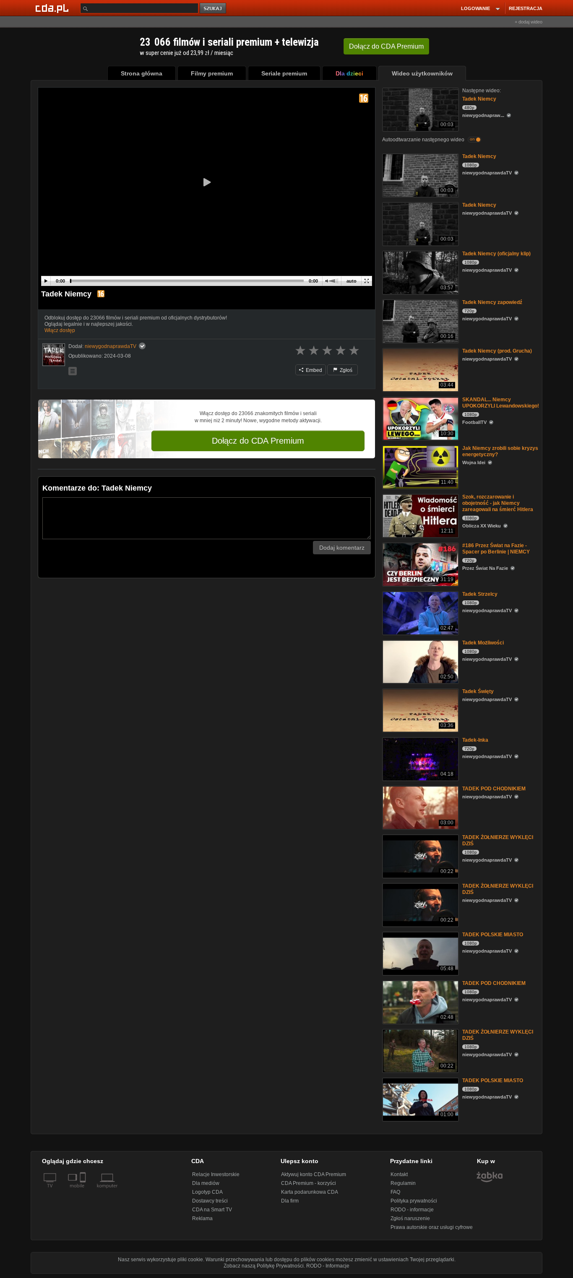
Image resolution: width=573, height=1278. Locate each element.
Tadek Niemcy (479, 99)
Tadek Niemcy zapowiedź (492, 302)
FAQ (395, 1192)
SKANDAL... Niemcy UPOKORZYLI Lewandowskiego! (500, 403)
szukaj (213, 8)
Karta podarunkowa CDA (309, 1192)
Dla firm (290, 1201)
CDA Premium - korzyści (308, 1183)
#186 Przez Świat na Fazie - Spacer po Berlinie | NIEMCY (496, 549)
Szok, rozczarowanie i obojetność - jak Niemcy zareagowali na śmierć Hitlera (497, 503)
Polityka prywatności (414, 1201)
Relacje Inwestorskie (216, 1174)
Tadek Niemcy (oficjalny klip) (496, 254)
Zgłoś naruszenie (410, 1218)
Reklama (202, 1218)
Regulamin (403, 1183)
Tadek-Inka (475, 740)
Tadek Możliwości (483, 643)
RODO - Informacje (327, 1266)
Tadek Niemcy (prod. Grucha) (497, 351)
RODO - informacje (412, 1210)
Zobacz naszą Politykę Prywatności (264, 1266)
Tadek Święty (478, 691)
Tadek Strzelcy (479, 594)
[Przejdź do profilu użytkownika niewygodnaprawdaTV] (53, 354)
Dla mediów (205, 1183)
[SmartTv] (83, 1191)
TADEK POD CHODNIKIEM (494, 789)
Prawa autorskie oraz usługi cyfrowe (432, 1227)
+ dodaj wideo (528, 21)
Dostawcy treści (210, 1201)
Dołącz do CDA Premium (258, 440)
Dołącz (386, 46)
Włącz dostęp (59, 330)
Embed (313, 370)
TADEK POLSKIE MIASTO (492, 935)
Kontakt (399, 1174)
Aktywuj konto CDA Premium (313, 1174)
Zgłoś (345, 370)
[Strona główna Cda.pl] (53, 8)
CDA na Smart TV (212, 1210)
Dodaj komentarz (342, 547)
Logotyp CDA (207, 1192)
